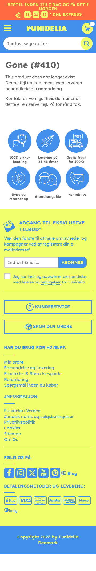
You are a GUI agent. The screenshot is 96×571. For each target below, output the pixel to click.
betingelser (51, 282)
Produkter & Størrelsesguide (32, 373)
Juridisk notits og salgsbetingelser (39, 416)
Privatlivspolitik (19, 422)
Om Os (11, 439)
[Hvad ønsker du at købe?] (8, 28)
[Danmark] (9, 473)
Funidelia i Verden (22, 410)
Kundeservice (52, 306)
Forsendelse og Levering (29, 367)
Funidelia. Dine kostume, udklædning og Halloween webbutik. (47, 28)
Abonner (72, 262)
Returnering (16, 379)
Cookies (12, 428)
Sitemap (12, 433)
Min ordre (13, 362)
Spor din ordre (52, 326)
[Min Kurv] (87, 28)
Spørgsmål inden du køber (31, 385)
